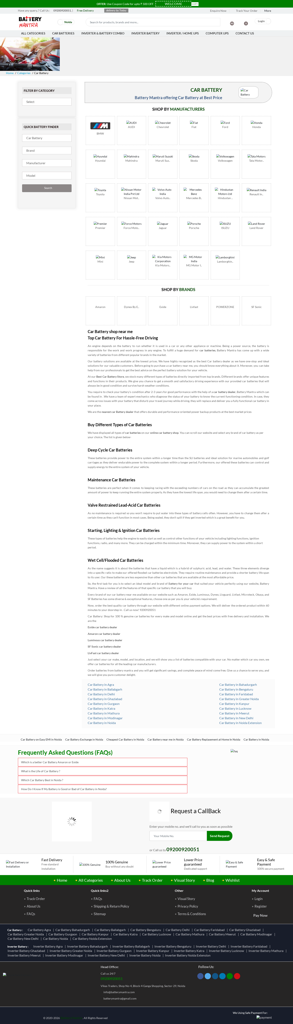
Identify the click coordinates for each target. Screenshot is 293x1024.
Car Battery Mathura (190, 934)
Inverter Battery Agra (48, 946)
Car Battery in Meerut (234, 713)
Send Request (219, 836)
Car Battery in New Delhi (236, 718)
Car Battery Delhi (178, 930)
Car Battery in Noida (101, 723)
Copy (195, 3)
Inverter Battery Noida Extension (188, 955)
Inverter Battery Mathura (267, 951)
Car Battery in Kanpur (234, 703)
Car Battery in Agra (100, 684)
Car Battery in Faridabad (236, 694)
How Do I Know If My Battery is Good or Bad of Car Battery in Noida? (64, 789)
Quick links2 (99, 890)
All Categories (33, 33)
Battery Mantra (71, 1018)
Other (179, 890)
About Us (122, 880)
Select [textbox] (30, 102)
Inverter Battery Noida (145, 955)
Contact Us (245, 33)
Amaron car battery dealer (104, 633)
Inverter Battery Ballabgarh (131, 946)
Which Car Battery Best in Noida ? (42, 780)
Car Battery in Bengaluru (236, 689)
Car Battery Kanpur (96, 934)
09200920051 (112, 978)
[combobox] (47, 102)
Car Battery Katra (126, 934)
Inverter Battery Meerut (25, 955)
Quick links (32, 890)
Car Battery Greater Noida (26, 934)
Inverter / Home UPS (182, 33)
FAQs (31, 914)
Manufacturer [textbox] (35, 163)
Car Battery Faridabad (210, 930)
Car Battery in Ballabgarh (104, 689)
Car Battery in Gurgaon (103, 703)
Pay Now (260, 915)
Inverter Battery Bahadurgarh (88, 946)
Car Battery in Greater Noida (239, 699)
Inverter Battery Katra (189, 951)
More (267, 10)
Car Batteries (63, 33)
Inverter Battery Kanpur (153, 951)
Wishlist (232, 880)
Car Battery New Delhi (24, 938)
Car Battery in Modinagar (105, 718)
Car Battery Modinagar (256, 934)
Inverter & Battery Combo (102, 33)
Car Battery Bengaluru (146, 930)
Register (261, 906)
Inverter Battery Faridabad (249, 946)
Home (10, 73)
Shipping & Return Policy (111, 906)
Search (48, 188)
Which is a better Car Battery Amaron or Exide (50, 762)
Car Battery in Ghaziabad (104, 699)
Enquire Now (217, 10)
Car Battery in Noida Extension (240, 723)
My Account (260, 890)
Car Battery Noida (56, 938)
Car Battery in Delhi (101, 694)
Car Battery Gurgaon (63, 934)
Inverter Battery (145, 33)
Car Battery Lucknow (157, 934)
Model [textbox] (30, 175)
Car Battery (95, 616)
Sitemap (100, 914)
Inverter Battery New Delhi (107, 955)
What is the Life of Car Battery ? (40, 771)
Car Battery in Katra (101, 708)
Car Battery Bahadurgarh (73, 930)
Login (259, 899)
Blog (210, 880)
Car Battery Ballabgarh (110, 930)
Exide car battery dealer (102, 627)
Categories (23, 73)
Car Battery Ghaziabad (245, 930)
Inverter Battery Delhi (211, 946)
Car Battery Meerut (223, 934)
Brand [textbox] (30, 150)
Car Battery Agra (40, 930)
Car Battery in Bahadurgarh (238, 684)
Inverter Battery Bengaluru (173, 946)
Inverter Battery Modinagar (64, 955)
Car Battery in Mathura (103, 713)
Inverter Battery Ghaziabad (27, 951)
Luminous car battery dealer (105, 640)
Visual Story (184, 880)
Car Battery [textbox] (34, 138)
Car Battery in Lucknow (235, 708)
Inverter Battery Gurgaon (115, 951)
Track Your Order (246, 10)
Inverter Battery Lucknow (227, 951)
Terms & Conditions (192, 914)
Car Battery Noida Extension (93, 938)
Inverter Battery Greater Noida (71, 951)
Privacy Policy (188, 906)
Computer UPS (217, 33)
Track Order (152, 880)
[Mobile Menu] (52, 23)
